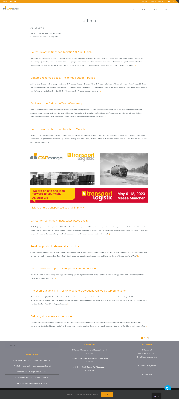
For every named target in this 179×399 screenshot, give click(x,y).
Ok (107, 394)
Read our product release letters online (54, 246)
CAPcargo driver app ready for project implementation (63, 268)
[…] (55, 278)
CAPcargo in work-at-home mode (51, 316)
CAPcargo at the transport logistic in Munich (57, 129)
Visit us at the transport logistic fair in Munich (58, 207)
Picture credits (147, 374)
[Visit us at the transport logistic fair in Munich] (89, 178)
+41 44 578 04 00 (150, 353)
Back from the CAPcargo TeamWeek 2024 (56, 103)
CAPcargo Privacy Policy (147, 366)
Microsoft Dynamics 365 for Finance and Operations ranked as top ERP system (78, 290)
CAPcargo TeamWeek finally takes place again (59, 220)
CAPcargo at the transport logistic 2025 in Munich (61, 51)
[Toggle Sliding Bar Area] (177, 2)
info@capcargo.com (9, 1)
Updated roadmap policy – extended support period (62, 77)
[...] (135, 65)
